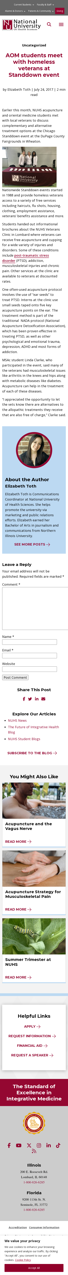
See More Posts (29, 544)
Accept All (34, 1268)
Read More (15, 842)
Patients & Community (39, 10)
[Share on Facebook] (24, 699)
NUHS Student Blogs (24, 739)
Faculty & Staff (44, 4)
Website (8, 664)
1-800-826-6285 (34, 1182)
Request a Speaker (29, 1055)
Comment (11, 584)
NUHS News (17, 720)
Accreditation (18, 1227)
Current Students (22, 4)
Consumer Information (44, 1227)
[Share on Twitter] (30, 699)
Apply (29, 1027)
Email (7, 650)
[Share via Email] (43, 699)
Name (8, 636)
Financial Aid (29, 1046)
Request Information (30, 1036)
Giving (60, 10)
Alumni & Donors (14, 10)
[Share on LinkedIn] (36, 699)
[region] (34, 1255)
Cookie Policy (23, 1260)
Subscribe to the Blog (29, 753)
